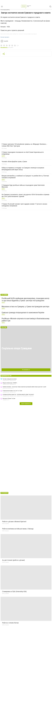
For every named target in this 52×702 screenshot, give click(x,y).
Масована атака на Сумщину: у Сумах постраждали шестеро (25, 306)
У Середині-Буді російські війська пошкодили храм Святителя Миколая (23, 186)
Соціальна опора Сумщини (17, 348)
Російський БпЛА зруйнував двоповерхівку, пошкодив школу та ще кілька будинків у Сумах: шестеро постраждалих (25, 299)
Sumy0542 (6, 41)
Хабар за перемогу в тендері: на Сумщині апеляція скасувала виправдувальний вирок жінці (23, 169)
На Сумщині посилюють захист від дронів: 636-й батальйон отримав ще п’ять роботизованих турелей (25, 195)
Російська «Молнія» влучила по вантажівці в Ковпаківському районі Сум (25, 319)
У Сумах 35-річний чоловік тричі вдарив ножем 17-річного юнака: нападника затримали (24, 205)
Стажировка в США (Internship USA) (14, 591)
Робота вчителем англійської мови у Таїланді (17, 529)
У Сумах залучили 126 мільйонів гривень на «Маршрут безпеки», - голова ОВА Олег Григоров (24, 145)
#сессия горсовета (5, 37)
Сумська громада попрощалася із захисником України (23, 312)
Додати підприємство (26, 403)
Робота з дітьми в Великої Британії (14, 521)
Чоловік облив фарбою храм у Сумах (14, 161)
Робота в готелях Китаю (10, 623)
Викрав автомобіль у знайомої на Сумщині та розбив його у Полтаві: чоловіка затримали (25, 177)
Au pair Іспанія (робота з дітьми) (13, 560)
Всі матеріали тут (26, 369)
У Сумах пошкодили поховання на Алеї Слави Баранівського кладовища (23, 153)
